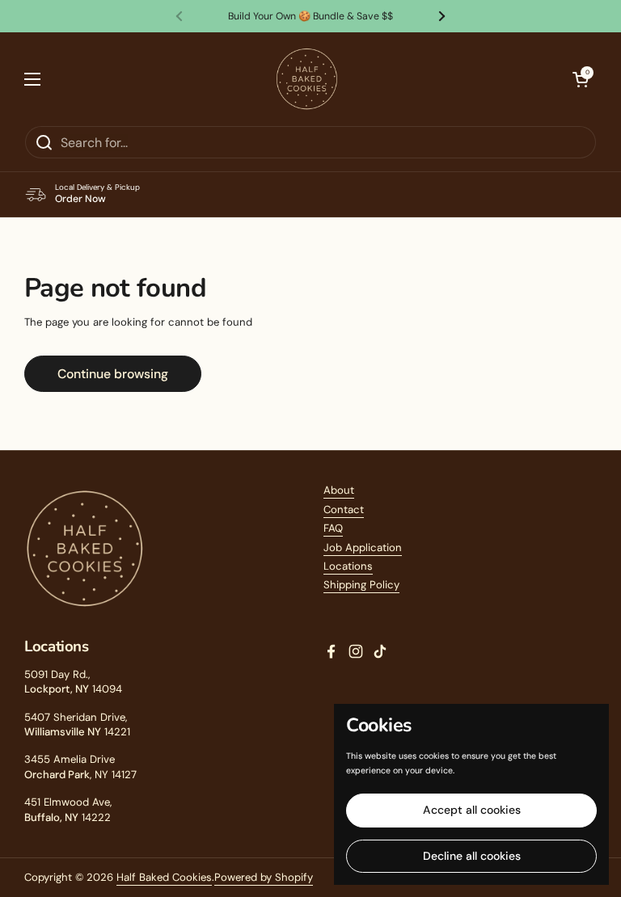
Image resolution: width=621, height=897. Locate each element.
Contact (343, 509)
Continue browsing (112, 373)
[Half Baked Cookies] (307, 78)
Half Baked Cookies (164, 877)
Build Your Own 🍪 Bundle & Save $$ (310, 16)
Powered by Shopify (263, 877)
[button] (580, 79)
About (338, 490)
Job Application (362, 547)
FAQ (333, 528)
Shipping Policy (361, 585)
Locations (348, 566)
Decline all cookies (472, 856)
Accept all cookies (472, 809)
